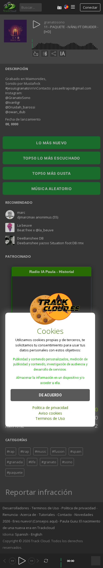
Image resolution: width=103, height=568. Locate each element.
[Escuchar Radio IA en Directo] (59, 7)
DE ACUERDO (50, 395)
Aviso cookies (50, 413)
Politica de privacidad (50, 407)
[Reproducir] (22, 560)
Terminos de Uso (50, 418)
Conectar (90, 7)
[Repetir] (46, 560)
